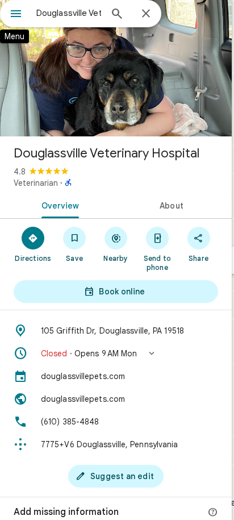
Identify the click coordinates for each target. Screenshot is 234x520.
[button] (116, 353)
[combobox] (68, 13)
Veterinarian (36, 183)
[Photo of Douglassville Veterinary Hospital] (116, 68)
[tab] (58, 204)
